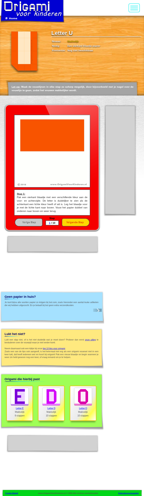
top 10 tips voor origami (54, 348)
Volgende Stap (75, 222)
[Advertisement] (120, 159)
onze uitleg (90, 340)
